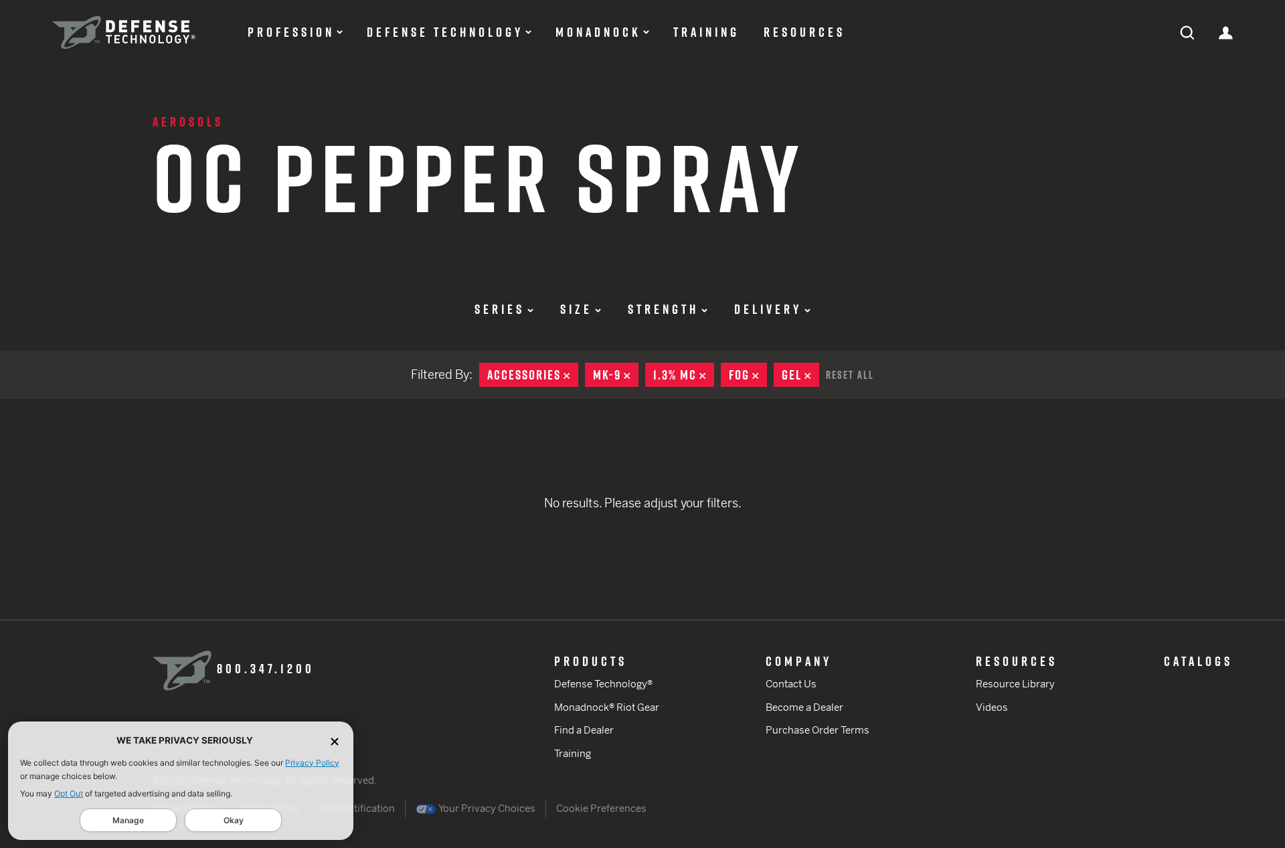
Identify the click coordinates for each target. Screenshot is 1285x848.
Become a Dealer (804, 707)
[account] (1226, 31)
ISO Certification (357, 808)
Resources (804, 32)
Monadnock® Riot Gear (606, 707)
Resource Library (1015, 683)
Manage (128, 820)
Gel (800, 374)
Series (500, 309)
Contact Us (791, 683)
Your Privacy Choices (486, 808)
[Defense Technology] (123, 32)
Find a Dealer (584, 730)
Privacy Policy (312, 763)
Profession (291, 32)
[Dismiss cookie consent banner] (335, 741)
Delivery (768, 309)
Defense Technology (445, 32)
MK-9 (615, 374)
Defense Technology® (603, 683)
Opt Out (68, 793)
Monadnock (598, 32)
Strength (663, 309)
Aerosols (188, 121)
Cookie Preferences (601, 808)
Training (706, 32)
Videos (992, 707)
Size (576, 309)
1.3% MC (683, 374)
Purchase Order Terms (817, 730)
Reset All (850, 374)
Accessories (532, 374)
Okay (234, 820)
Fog (748, 374)
